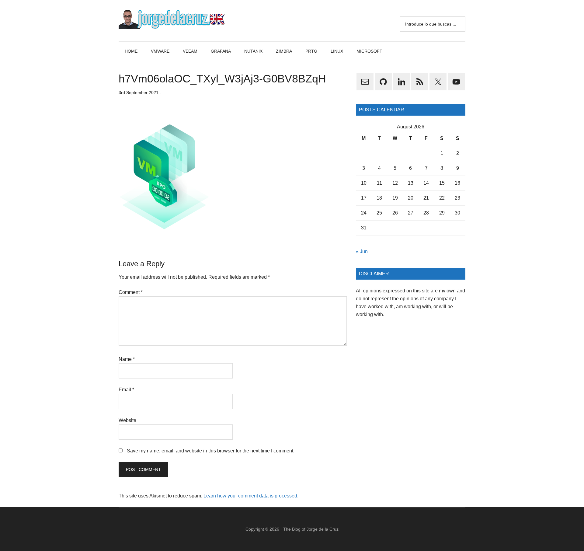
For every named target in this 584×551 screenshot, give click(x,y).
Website (127, 420)
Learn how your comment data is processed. (250, 495)
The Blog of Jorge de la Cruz (311, 529)
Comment (131, 292)
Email (126, 389)
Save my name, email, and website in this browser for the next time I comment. (210, 450)
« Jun (362, 251)
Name (127, 359)
